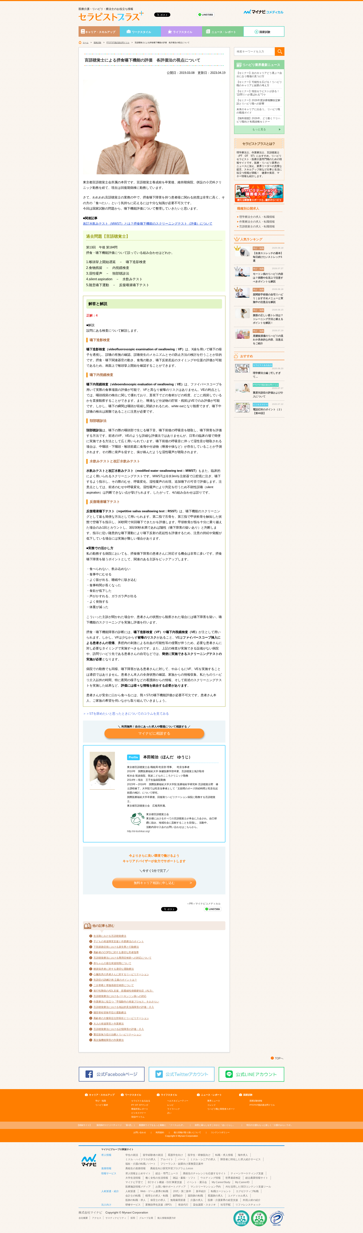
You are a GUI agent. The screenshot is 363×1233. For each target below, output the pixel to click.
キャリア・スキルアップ (100, 32)
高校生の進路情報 (135, 1168)
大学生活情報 (133, 1177)
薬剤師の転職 (195, 1195)
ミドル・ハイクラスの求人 (140, 1159)
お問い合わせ (139, 1132)
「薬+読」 (114, 1125)
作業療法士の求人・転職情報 (257, 221)
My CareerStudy (221, 1182)
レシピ (170, 1105)
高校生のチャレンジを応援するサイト (204, 1173)
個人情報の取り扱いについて (187, 1132)
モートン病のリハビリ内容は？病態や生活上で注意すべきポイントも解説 (268, 277)
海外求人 (243, 1154)
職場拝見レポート (139, 1109)
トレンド (211, 1105)
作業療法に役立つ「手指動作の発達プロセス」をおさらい (126, 1001)
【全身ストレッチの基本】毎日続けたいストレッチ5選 (268, 257)
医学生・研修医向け (199, 1154)
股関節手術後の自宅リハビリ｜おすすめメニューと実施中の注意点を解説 (268, 298)
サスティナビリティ (115, 1218)
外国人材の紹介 (251, 1200)
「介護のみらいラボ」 (269, 1125)
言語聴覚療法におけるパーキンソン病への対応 (119, 996)
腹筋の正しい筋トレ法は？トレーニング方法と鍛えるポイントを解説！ (268, 319)
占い (169, 1113)
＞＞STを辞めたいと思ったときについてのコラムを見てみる (126, 713)
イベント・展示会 (197, 1182)
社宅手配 (226, 1204)
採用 (132, 1218)
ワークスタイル (141, 32)
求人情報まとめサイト (138, 1173)
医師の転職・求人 (135, 1200)
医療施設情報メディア (138, 1186)
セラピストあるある (140, 1101)
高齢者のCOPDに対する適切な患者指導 (116, 952)
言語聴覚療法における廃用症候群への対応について (122, 958)
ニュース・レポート (224, 32)
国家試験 (264, 32)
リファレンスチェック (248, 1204)
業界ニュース (213, 1101)
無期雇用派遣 (177, 1200)
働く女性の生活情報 (156, 1177)
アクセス (96, 1218)
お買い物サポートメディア (170, 1186)
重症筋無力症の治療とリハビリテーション (117, 1034)
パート (181, 1159)
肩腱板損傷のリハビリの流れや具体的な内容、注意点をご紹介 (268, 339)
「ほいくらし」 (215, 1125)
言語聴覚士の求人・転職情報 (257, 226)
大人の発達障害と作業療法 (108, 1023)
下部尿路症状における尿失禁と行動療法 (116, 947)
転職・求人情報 (224, 1154)
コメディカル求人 (238, 1195)
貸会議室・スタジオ (204, 1204)
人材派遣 (130, 1191)
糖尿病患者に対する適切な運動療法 (113, 969)
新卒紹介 (201, 1191)
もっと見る (259, 129)
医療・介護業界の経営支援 (223, 1200)
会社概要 (83, 1218)
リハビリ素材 (101, 1105)
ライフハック (173, 1109)
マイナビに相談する (154, 733)
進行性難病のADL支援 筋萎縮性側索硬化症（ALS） (123, 990)
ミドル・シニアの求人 (203, 1159)
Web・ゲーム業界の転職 (154, 1191)
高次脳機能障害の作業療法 (108, 1040)
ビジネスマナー (138, 1113)
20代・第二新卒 (182, 1191)
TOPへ (279, 1058)
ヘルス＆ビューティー (177, 1101)
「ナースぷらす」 (162, 1125)
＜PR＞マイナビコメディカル (204, 903)
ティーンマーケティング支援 (247, 1173)
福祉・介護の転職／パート (140, 1163)
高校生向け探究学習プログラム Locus (171, 1168)
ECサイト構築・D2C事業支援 (165, 1182)
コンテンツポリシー (220, 1132)
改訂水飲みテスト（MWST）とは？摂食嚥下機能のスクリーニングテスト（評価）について (147, 223)
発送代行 (183, 1204)
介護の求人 (196, 1200)
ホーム (85, 43)
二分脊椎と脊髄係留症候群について (113, 985)
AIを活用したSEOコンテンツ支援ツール (248, 1186)
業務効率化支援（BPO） (159, 1204)
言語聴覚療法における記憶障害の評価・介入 (118, 1029)
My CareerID (242, 1182)
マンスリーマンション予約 (206, 1186)
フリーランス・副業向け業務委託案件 (181, 1163)
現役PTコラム (138, 1117)
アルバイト (166, 1159)
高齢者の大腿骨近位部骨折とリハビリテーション (121, 1018)
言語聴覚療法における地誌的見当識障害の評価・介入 (123, 1007)
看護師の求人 (215, 1195)
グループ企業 (146, 1218)
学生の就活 (131, 1154)
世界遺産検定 (233, 1177)
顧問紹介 (178, 1195)
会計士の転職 (133, 1195)
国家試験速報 (256, 1101)
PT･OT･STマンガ (139, 1105)
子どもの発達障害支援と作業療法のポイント (118, 941)
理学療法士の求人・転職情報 (257, 216)
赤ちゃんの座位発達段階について (112, 963)
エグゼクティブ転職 (247, 1191)
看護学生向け (175, 1154)
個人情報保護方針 (166, 1218)
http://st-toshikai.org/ (138, 831)
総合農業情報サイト (256, 1177)
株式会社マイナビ (90, 1212)
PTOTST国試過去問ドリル (118, 43)
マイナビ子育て (134, 1182)
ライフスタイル (182, 32)
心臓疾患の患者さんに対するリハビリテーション (121, 974)
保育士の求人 (158, 1200)
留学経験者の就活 (153, 1154)
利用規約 (160, 1132)
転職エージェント (221, 1191)
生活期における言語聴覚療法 (109, 936)
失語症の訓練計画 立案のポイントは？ (115, 980)
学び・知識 (100, 1101)
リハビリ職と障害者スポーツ (221, 1109)
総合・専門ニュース (166, 1173)
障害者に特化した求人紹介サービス (240, 1159)
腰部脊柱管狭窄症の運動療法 (109, 1012)
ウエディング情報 (210, 1177)
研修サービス (133, 1204)
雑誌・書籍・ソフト (184, 1177)
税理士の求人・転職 (156, 1195)
